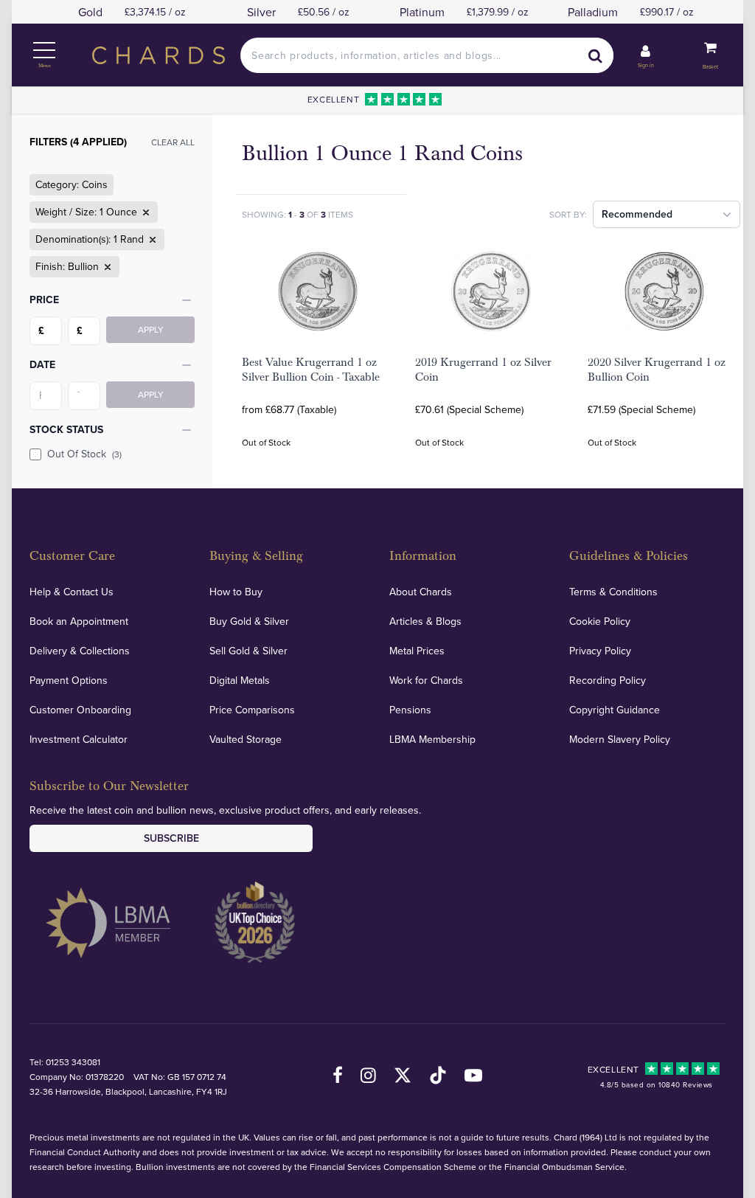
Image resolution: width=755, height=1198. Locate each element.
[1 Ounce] (144, 212)
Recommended (637, 214)
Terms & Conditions (613, 591)
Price (44, 299)
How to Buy (235, 591)
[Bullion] (106, 267)
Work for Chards (426, 680)
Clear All (173, 142)
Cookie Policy (599, 621)
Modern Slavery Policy (619, 739)
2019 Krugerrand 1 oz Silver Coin (483, 369)
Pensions (410, 709)
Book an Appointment (78, 621)
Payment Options (68, 680)
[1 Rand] (151, 240)
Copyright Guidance (614, 709)
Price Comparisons (252, 709)
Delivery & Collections (79, 650)
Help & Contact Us (71, 591)
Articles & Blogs (425, 621)
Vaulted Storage (245, 739)
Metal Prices (417, 650)
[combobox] (426, 55)
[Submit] (595, 55)
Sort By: (568, 214)
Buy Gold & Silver (249, 621)
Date (42, 364)
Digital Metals (239, 680)
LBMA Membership (432, 739)
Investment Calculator (78, 739)
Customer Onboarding (80, 709)
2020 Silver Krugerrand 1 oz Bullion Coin (657, 369)
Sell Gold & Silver (248, 650)
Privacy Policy (600, 650)
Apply (151, 329)
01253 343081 (73, 1062)
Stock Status (66, 429)
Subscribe (171, 838)
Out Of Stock (84, 453)
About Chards (420, 591)
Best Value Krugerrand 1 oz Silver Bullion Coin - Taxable (311, 369)
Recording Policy (607, 680)
